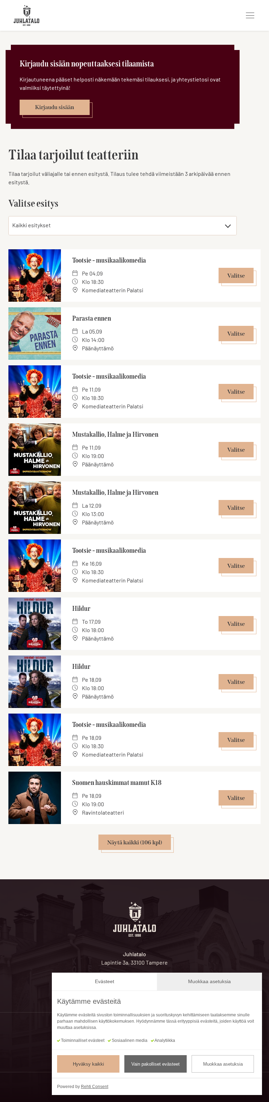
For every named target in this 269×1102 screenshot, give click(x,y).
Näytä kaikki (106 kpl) (134, 842)
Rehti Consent (94, 1086)
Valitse (236, 275)
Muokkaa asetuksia (223, 1064)
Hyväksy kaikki (88, 1064)
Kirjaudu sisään (54, 107)
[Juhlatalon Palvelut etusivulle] (26, 15)
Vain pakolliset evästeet (155, 1064)
